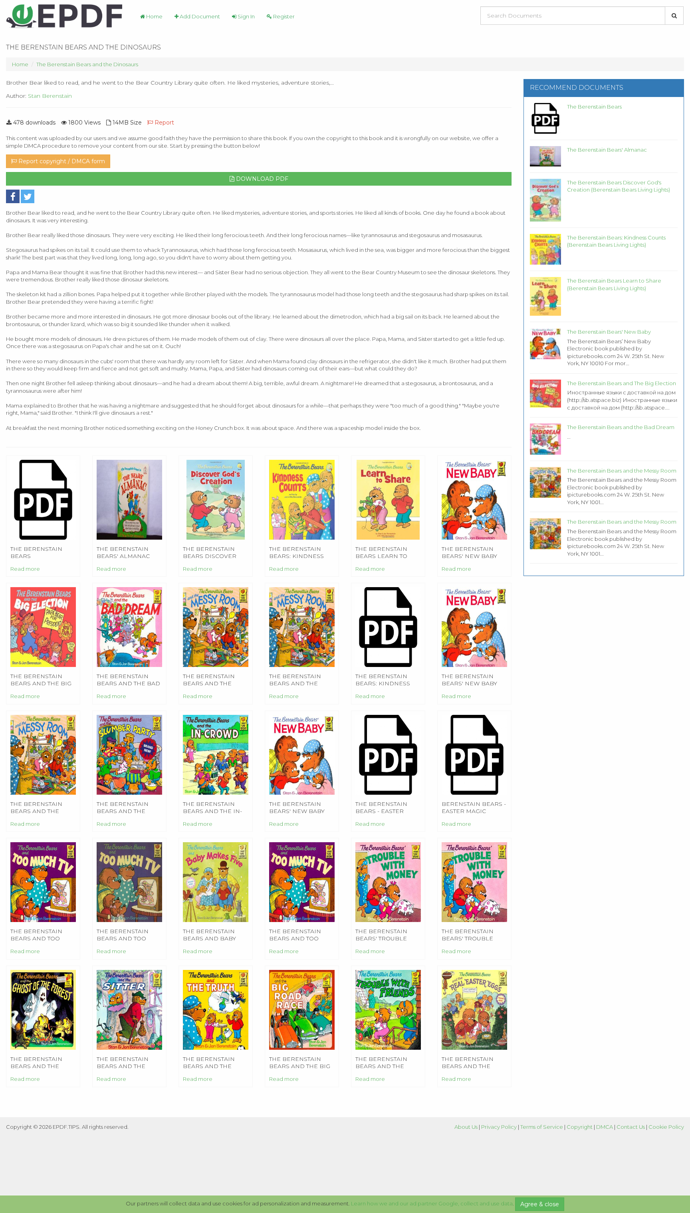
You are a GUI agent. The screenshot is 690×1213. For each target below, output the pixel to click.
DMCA (604, 1127)
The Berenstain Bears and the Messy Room (621, 470)
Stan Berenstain (50, 95)
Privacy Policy (499, 1127)
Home (154, 16)
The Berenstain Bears (594, 106)
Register (283, 16)
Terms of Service (541, 1127)
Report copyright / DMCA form (61, 161)
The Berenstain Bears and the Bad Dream (620, 427)
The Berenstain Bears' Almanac (607, 149)
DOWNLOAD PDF (261, 178)
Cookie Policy (666, 1127)
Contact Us (631, 1127)
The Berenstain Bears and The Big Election (621, 383)
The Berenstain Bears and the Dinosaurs (87, 64)
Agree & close (539, 1204)
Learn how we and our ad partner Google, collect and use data (432, 1203)
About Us (466, 1127)
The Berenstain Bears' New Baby (609, 331)
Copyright (580, 1127)
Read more (25, 569)
